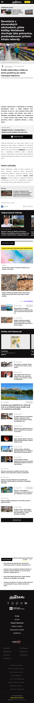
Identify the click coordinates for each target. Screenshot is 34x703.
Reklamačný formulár (16, 685)
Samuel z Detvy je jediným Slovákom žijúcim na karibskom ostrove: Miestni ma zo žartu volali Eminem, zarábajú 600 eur (15, 233)
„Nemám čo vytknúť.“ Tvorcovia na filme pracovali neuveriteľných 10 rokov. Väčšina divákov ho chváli (18, 584)
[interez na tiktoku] (17, 602)
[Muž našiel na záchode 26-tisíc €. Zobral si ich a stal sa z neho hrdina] (7, 364)
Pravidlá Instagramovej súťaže (16, 682)
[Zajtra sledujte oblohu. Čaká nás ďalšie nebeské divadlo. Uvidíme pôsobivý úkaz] (7, 438)
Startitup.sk (24, 648)
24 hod (25, 559)
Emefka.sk (23, 655)
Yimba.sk (6, 655)
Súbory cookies (17, 626)
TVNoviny (22, 149)
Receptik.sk (7, 651)
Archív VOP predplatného (17, 679)
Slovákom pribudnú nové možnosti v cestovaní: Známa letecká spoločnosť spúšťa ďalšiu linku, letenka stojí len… (22, 193)
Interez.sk (6, 648)
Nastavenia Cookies (17, 630)
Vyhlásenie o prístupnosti (17, 689)
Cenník (17, 619)
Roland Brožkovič (8, 66)
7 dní (30, 559)
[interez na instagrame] (21, 602)
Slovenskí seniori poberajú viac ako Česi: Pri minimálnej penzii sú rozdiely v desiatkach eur (17, 564)
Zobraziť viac (17, 520)
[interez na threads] (12, 602)
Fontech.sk (7, 658)
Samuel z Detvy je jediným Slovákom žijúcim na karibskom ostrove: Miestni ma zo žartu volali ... (17, 12)
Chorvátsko (29, 487)
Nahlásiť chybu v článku (8, 202)
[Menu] (2, 2)
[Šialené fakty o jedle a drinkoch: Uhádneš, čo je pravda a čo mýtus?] (17, 255)
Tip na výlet (29, 305)
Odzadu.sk (23, 651)
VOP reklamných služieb (16, 672)
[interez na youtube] (26, 602)
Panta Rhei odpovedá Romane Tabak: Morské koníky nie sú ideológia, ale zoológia (17, 577)
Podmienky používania (16, 665)
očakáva (4, 178)
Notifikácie (17, 633)
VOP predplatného (16, 675)
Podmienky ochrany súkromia (16, 668)
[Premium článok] (5, 385)
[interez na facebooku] (8, 602)
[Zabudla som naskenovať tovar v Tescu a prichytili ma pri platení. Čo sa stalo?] (7, 428)
